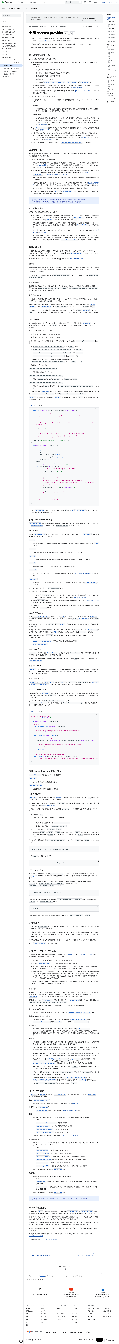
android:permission (75, 1012)
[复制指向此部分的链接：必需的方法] (39, 531)
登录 (115, 2)
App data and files (30, 9)
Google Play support (108, 1314)
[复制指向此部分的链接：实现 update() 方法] (45, 679)
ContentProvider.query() (41, 616)
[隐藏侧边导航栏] (21, 1341)
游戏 (42, 1308)
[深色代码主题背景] (96, 409)
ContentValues (52, 653)
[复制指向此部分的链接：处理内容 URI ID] (43, 295)
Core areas (15, 9)
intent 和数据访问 (50, 139)
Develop (5, 9)
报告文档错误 (107, 1311)
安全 (27, 1314)
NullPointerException (40, 644)
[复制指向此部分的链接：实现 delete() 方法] (45, 666)
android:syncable (43, 1166)
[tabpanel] (64, 457)
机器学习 (43, 1311)
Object (56, 632)
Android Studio (107, 2)
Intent (40, 1211)
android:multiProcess (44, 1159)
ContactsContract (40, 943)
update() (33, 556)
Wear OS (59, 1311)
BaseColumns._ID (78, 217)
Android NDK (91, 1319)
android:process (42, 1163)
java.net (57, 191)
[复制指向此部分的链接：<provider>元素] (46, 1091)
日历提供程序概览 (51, 1239)
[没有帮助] (98, 26)
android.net (67, 191)
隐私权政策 (44, 1319)
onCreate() (87, 534)
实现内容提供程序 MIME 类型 (84, 573)
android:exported (43, 1153)
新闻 (27, 1319)
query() (32, 540)
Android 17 (75, 1308)
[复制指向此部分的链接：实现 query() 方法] (44, 613)
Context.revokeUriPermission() (44, 1063)
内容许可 (42, 1276)
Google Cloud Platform (75, 1332)
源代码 (27, 1316)
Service (42, 1094)
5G (42, 1322)
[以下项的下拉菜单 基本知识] (25, 2)
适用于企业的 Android (32, 1311)
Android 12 (75, 1322)
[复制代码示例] (98, 409)
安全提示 (71, 954)
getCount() (60, 624)
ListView (49, 220)
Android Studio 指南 (93, 1308)
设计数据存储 (43, 124)
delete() (33, 563)
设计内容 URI (85, 137)
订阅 (99, 1340)
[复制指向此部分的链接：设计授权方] (39, 264)
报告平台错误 (107, 1308)
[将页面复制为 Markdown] (71, 33)
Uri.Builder (81, 510)
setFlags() (83, 1080)
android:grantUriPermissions (57, 1059)
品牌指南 (40, 1340)
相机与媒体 (44, 1316)
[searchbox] (11, 15)
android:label (41, 1187)
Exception (93, 616)
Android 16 (75, 1311)
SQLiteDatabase (83, 618)
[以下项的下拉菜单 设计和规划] (38, 2)
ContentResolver (82, 225)
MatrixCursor (92, 630)
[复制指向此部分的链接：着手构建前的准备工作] (51, 55)
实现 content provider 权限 (69, 1136)
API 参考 (90, 1314)
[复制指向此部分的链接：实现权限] (38, 989)
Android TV (60, 1319)
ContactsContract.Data (69, 240)
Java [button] (40, 405)
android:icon (41, 1182)
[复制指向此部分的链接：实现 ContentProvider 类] (55, 520)
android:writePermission (41, 1022)
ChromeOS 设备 (61, 1314)
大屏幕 (58, 1308)
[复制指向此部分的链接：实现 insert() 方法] (44, 649)
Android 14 (75, 1316)
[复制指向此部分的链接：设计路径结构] (41, 282)
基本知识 (20, 2)
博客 (27, 1322)
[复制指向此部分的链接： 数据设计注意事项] (45, 208)
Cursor (92, 304)
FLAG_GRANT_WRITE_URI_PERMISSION (44, 1080)
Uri (73, 510)
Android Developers (34, 26)
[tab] (33, 405)
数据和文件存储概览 (76, 88)
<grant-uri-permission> (41, 1061)
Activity (34, 1094)
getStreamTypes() (36, 785)
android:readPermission (78, 1019)
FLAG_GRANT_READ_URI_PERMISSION (73, 1078)
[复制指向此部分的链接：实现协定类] (41, 923)
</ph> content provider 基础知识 (79, 259)
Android (28, 1308)
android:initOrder (43, 1156)
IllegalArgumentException (42, 641)
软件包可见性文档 (72, 1199)
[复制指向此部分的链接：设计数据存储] (43, 150)
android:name (74, 1000)
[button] (11, 34)
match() (58, 397)
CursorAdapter (72, 82)
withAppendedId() (36, 660)
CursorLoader (84, 82)
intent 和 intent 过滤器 (36, 1236)
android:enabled (42, 1150)
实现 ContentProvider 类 (47, 130)
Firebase (63, 1332)
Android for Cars (61, 1316)
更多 (53, 2)
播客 (27, 1325)
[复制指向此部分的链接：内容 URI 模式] (41, 320)
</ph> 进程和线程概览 (81, 597)
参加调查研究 (107, 1316)
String (58, 797)
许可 (34, 1340)
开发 (44, 2)
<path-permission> (83, 1029)
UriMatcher (87, 323)
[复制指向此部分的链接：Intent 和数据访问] (47, 1208)
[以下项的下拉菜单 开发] (47, 2)
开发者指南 (91, 1311)
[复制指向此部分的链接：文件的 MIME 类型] (45, 870)
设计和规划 (33, 2)
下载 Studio (91, 1316)
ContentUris (39, 510)
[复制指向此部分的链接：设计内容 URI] (43, 247)
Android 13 (75, 1319)
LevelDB (41, 165)
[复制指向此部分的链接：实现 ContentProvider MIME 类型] (63, 771)
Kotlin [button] (33, 405)
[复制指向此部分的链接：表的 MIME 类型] (43, 794)
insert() (32, 549)
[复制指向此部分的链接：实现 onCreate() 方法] (47, 690)
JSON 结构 (42, 232)
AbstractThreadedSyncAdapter (54, 82)
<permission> (48, 1000)
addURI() (33, 397)
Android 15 (75, 1314)
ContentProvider (45, 41)
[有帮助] (95, 26)
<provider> (33, 996)
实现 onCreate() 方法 (92, 600)
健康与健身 (44, 1314)
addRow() (83, 632)
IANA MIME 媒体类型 (49, 805)
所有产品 (88, 1332)
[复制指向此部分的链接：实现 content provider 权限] (57, 951)
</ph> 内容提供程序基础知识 (83, 91)
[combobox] (73, 2)
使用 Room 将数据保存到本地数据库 (57, 174)
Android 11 (75, 1325)
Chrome (55, 1332)
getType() (33, 570)
